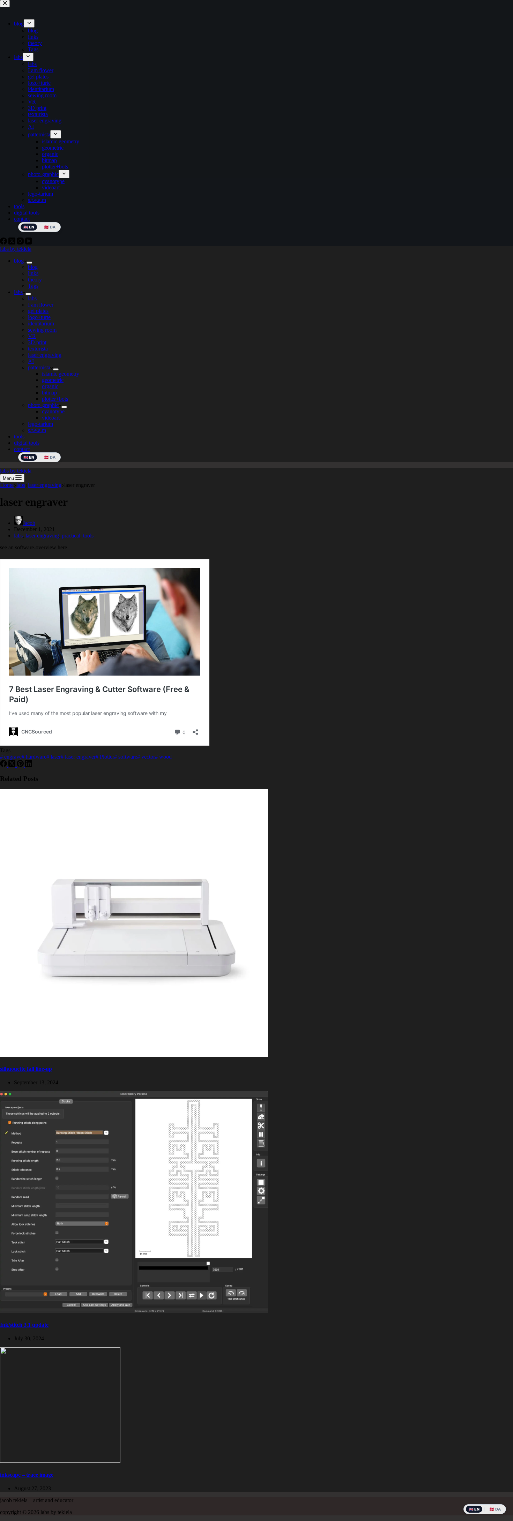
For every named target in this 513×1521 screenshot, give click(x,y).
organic (50, 386)
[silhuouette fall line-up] (134, 1055)
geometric (53, 380)
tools (19, 436)
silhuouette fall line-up (26, 1069)
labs (18, 292)
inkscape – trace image (26, 1475)
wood (163, 757)
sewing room (42, 330)
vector (146, 757)
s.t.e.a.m (37, 430)
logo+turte (39, 317)
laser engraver (78, 757)
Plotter (105, 757)
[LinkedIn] (28, 765)
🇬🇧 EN (28, 457)
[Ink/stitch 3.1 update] (134, 1311)
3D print (37, 342)
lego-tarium (40, 424)
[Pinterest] (21, 765)
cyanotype (53, 411)
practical (71, 536)
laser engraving (44, 355)
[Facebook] (4, 765)
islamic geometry (60, 374)
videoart (51, 418)
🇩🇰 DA (49, 457)
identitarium (41, 323)
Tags (33, 286)
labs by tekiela (15, 249)
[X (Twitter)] (12, 765)
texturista (38, 349)
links (33, 273)
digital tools (26, 443)
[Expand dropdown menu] (29, 263)
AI (31, 361)
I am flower (40, 305)
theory (35, 280)
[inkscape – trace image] (60, 1461)
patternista (39, 367)
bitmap (49, 393)
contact (22, 449)
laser (53, 757)
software (125, 757)
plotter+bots (55, 399)
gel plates (38, 311)
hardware (34, 757)
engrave (11, 757)
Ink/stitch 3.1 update (24, 1325)
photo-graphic (43, 405)
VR (32, 336)
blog (19, 261)
